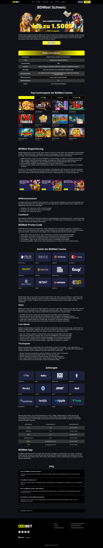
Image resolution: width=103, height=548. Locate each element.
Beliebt (42, 97)
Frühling (59, 97)
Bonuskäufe (76, 97)
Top (25, 97)
